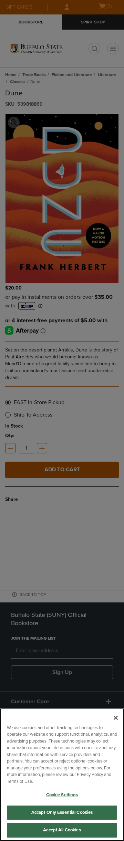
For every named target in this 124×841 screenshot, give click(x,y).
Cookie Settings (62, 795)
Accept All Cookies (62, 830)
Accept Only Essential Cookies (62, 812)
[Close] (115, 717)
